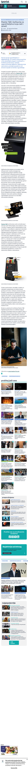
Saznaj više (14, 768)
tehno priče (5, 560)
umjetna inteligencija (15, 560)
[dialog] (14, 764)
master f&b (4, 376)
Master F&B (19, 73)
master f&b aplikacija (14, 376)
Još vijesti (12, 642)
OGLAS (14, 13)
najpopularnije (8, 603)
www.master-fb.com (13, 371)
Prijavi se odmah (7, 553)
